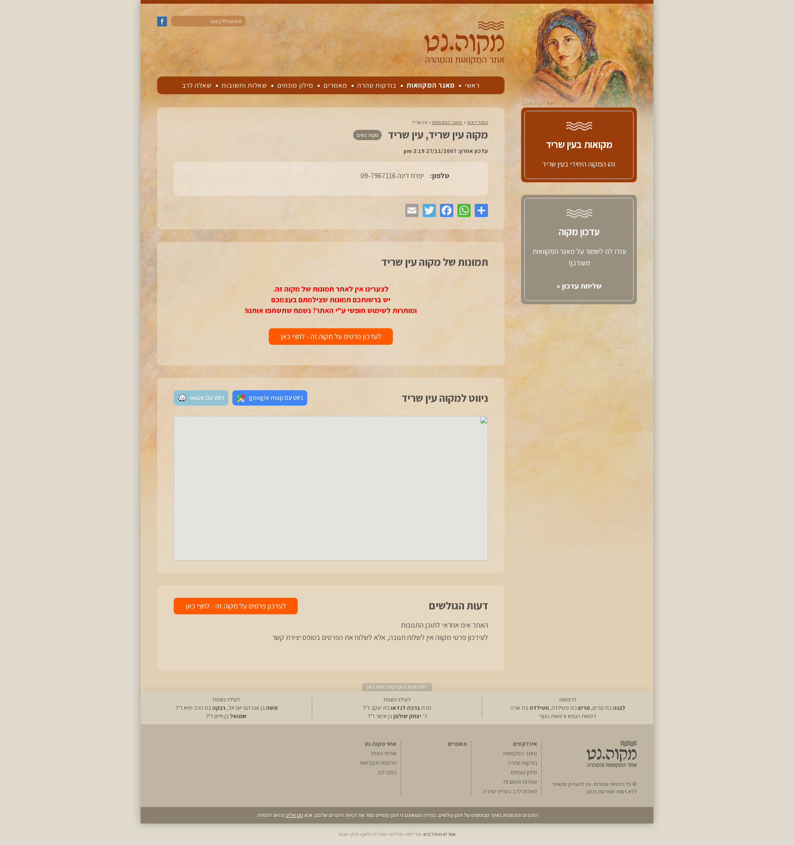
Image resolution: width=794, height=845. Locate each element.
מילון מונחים (295, 85)
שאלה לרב (197, 85)
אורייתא (414, 834)
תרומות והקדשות (378, 763)
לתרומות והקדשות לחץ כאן (397, 687)
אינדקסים (525, 744)
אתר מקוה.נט (381, 744)
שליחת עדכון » (579, 286)
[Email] (410, 210)
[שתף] (479, 210)
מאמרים (335, 85)
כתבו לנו (387, 772)
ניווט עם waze (207, 397)
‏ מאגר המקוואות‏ (447, 122)
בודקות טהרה (377, 85)
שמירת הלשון (374, 834)
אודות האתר (383, 753)
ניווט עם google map (276, 397)
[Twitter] (427, 210)
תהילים (396, 834)
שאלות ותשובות (244, 85)
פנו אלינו (294, 815)
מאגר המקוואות (431, 85)
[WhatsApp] (462, 210)
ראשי (472, 85)
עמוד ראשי (477, 122)
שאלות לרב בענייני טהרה (510, 791)
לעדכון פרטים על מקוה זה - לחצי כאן (331, 336)
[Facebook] (444, 210)
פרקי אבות (349, 834)
